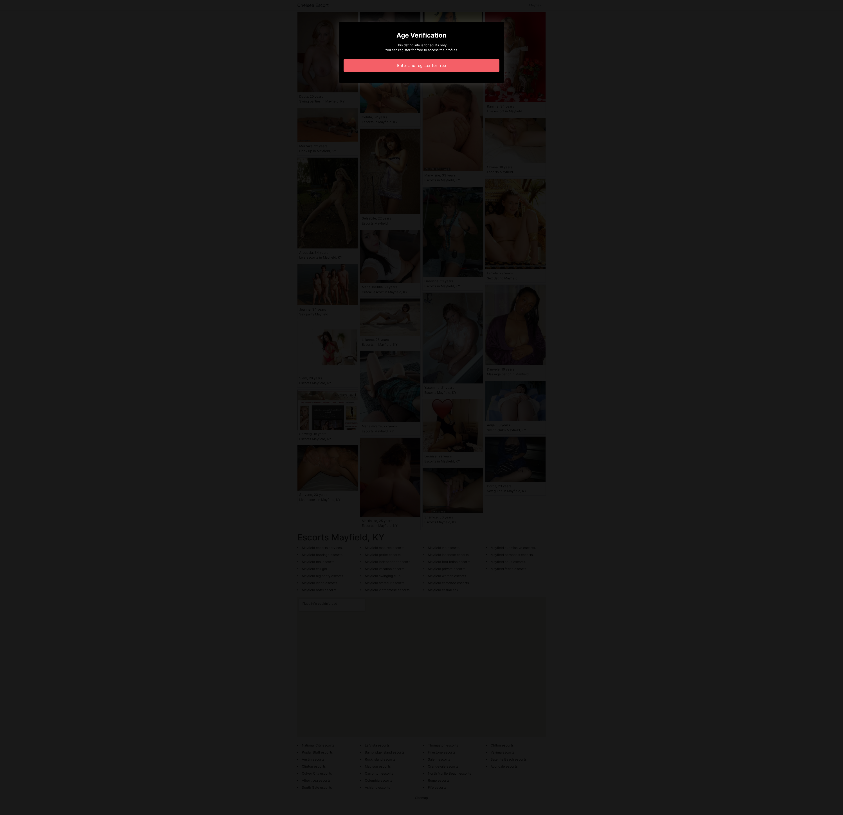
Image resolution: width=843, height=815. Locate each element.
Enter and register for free (421, 65)
